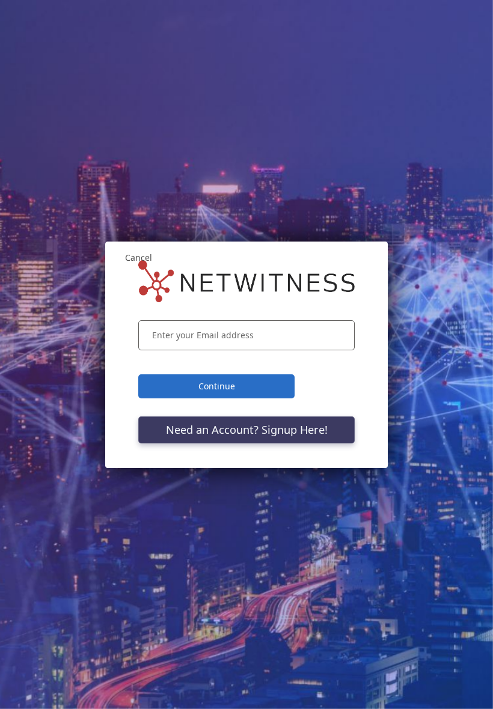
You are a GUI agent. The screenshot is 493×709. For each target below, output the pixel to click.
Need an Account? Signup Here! (247, 429)
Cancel (138, 257)
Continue (216, 386)
